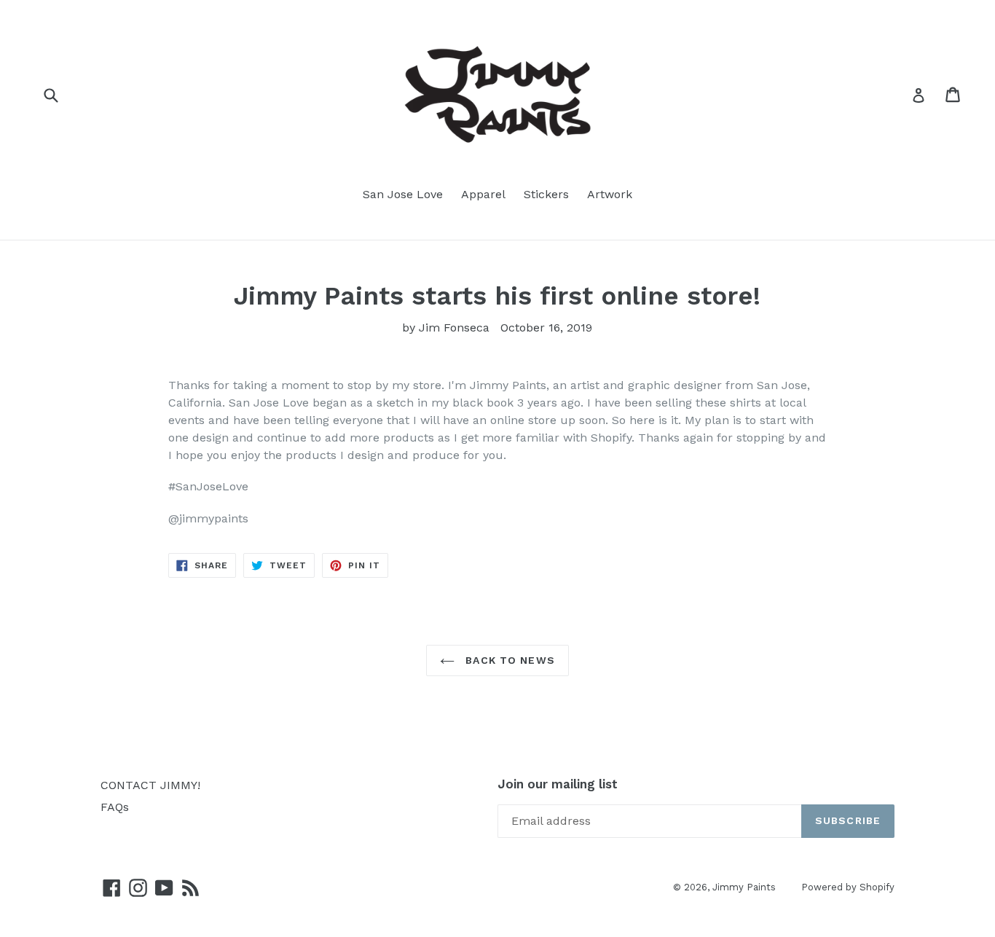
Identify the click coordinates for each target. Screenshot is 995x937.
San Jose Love (403, 194)
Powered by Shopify (847, 887)
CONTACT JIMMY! (150, 785)
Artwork (609, 194)
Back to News (508, 660)
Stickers (546, 194)
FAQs (115, 807)
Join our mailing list (558, 784)
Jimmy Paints (744, 887)
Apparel (483, 194)
